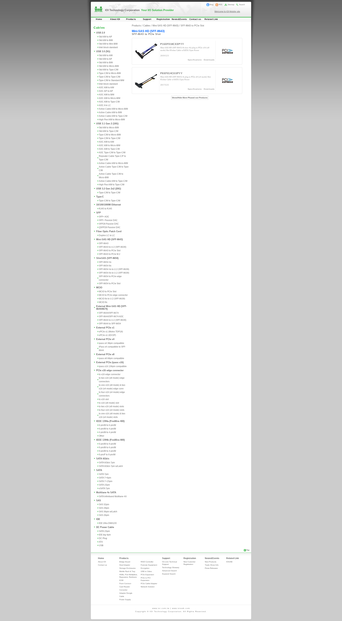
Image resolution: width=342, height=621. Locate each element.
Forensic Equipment (149, 565)
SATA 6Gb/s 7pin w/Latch (111, 466)
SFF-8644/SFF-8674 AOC (111, 316)
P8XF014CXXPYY (171, 73)
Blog (211, 5)
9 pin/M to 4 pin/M (107, 451)
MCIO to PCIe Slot (107, 291)
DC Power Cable (105, 527)
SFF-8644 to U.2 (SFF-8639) (112, 320)
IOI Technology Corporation (139, 10)
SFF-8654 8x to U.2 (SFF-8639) (114, 273)
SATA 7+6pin (105, 477)
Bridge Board (124, 562)
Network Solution (148, 587)
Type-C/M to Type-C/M (109, 77)
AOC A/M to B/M (106, 94)
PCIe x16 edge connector (110, 370)
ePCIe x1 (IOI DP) (107, 335)
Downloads (209, 60)
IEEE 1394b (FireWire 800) (110, 440)
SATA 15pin (104, 485)
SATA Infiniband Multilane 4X (113, 496)
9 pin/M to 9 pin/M (107, 444)
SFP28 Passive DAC (109, 224)
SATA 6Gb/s (102, 458)
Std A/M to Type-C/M (108, 69)
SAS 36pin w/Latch (108, 511)
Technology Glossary (170, 567)
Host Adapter (124, 565)
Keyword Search (169, 574)
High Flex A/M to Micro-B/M (112, 119)
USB (101, 545)
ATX (101, 542)
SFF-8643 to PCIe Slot (109, 250)
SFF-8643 (103, 243)
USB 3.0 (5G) (103, 51)
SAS (98, 500)
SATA (99, 470)
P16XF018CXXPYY (172, 44)
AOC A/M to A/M (106, 87)
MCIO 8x (103, 302)
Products (131, 19)
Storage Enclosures (127, 568)
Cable (121, 596)
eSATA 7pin (104, 488)
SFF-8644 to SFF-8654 (110, 323)
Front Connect (125, 583)
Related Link (211, 19)
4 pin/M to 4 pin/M (107, 432)
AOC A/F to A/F (106, 91)
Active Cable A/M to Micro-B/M (113, 109)
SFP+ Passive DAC (108, 220)
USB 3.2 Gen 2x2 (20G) (108, 188)
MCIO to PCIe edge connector (113, 295)
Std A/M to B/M (106, 40)
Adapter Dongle (125, 593)
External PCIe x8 (105, 354)
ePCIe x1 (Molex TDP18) (111, 331)
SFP (98, 212)
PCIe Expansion (147, 575)
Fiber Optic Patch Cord (108, 231)
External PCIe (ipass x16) (110, 362)
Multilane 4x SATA (106, 492)
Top (247, 550)
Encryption (145, 568)
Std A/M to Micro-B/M (109, 66)
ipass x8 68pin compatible (111, 358)
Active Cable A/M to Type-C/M (113, 116)
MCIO (99, 287)
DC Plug (103, 538)
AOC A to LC (105, 105)
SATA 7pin (104, 474)
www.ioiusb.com (181, 608)
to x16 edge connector (109, 374)
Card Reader (124, 587)
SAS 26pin (104, 515)
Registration (163, 19)
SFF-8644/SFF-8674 (109, 313)
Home (99, 19)
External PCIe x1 (105, 327)
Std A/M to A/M (106, 55)
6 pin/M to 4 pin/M (107, 428)
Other (101, 436)
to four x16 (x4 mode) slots (111, 410)
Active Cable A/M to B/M (110, 112)
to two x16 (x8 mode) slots (111, 406)
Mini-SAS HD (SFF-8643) (109, 239)
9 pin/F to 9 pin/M (107, 454)
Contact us (195, 19)
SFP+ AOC (104, 216)
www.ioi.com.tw (160, 608)
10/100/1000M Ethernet (108, 204)
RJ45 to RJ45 (105, 208)
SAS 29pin (104, 508)
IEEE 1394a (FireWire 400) (110, 421)
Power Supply (125, 600)
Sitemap (231, 5)
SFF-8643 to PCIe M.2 (109, 254)
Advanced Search (169, 571)
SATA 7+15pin (105, 481)
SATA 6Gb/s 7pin (107, 462)
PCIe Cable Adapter (149, 583)
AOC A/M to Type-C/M (109, 102)
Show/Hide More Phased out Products (190, 98)
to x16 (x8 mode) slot (109, 403)
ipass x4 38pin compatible (111, 343)
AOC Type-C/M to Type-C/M (112, 152)
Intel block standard (108, 47)
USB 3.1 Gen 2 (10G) (107, 123)
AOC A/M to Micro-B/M (109, 98)
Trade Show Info (212, 565)
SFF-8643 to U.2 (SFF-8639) (112, 247)
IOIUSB (229, 562)
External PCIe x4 (105, 339)
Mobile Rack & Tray (127, 571)
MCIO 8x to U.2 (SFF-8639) (112, 298)
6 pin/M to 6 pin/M (107, 425)
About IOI (115, 19)
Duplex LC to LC (107, 235)
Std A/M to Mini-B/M (108, 44)
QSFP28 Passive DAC (109, 227)
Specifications (195, 60)
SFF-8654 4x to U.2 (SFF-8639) (114, 269)
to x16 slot (104, 399)
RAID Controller (147, 562)
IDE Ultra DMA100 (108, 523)
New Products (210, 562)
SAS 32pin (104, 504)
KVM (121, 580)
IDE (98, 519)
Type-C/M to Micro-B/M (110, 73)
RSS (220, 5)
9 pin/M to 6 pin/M (107, 447)
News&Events (179, 19)
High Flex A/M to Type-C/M (111, 184)
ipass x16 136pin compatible (113, 366)
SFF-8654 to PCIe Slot (109, 283)
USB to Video (146, 571)
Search (242, 5)
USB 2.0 (100, 32)
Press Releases (211, 568)
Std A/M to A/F (105, 36)
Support (147, 19)
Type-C (100, 196)
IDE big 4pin (105, 535)
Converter (123, 590)
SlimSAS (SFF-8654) (107, 258)
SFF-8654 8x (105, 265)
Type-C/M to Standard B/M (111, 80)
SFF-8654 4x (105, 262)
